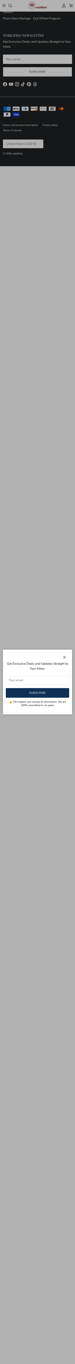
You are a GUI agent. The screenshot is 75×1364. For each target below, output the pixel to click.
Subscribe (37, 693)
